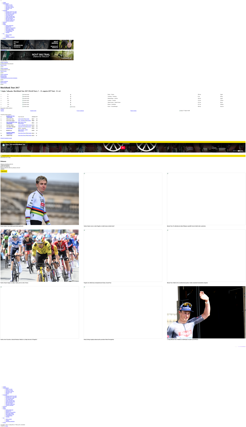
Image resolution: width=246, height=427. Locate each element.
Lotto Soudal (21, 118)
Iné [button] (3, 33)
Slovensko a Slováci (10, 7)
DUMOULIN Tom (10, 116)
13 (8, 78)
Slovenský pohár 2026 (10, 19)
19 (14, 78)
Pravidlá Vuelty (4, 76)
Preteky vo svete (9, 4)
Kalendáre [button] (5, 10)
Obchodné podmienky (10, 37)
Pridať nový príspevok (5, 165)
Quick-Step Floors (22, 133)
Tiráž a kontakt (9, 34)
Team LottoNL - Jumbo (23, 129)
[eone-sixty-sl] (4, 50)
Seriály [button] (4, 24)
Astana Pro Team (21, 126)
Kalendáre (5, 394)
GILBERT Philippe (10, 132)
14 (9, 78)
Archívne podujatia (9, 20)
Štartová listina (3, 65)
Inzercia (7, 9)
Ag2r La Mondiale (22, 125)
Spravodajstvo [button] (6, 3)
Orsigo (6, 425)
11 (6, 78)
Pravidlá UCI (8, 26)
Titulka (4, 2)
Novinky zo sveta (9, 5)
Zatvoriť (2, 169)
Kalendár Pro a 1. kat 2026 (11, 12)
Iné (3, 417)
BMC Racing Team (22, 122)
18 (13, 78)
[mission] (37, 49)
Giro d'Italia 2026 (9, 15)
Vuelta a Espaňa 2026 (10, 16)
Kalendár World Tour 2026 (11, 11)
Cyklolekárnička (9, 31)
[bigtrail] (37, 59)
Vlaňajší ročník (33, 110)
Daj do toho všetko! (10, 29)
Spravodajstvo (6, 387)
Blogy (4, 23)
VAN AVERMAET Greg (11, 122)
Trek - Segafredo (21, 120)
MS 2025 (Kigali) (9, 18)
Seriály (4, 408)
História (2, 110)
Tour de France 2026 (10, 14)
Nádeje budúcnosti (9, 25)
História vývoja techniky (11, 27)
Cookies (7, 35)
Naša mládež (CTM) (10, 30)
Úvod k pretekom (80, 110)
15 (10, 78)
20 (15, 78)
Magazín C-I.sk (9, 8)
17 (12, 78)
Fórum (4, 38)
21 (16, 78)
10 (5, 78)
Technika (7, 32)
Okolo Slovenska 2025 (10, 17)
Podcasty (5, 22)
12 (7, 78)
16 (11, 78)
